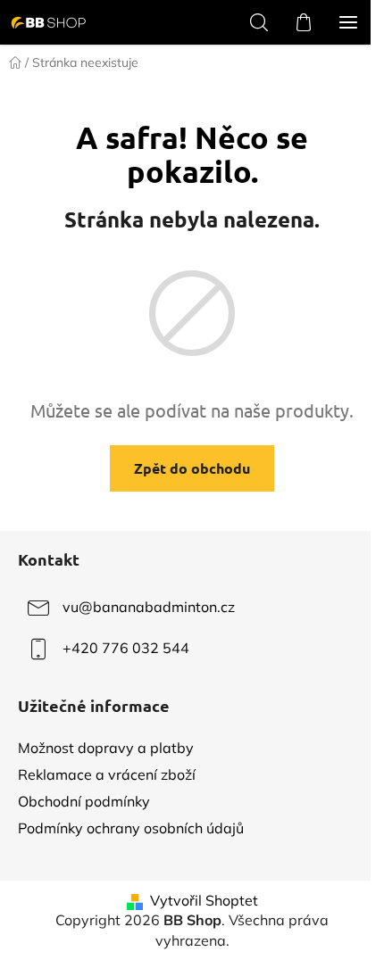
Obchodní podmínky (84, 801)
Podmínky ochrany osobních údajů (131, 828)
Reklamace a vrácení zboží (107, 774)
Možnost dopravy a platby (106, 748)
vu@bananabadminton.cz (149, 607)
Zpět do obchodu (192, 468)
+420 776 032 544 (126, 648)
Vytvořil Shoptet (204, 900)
